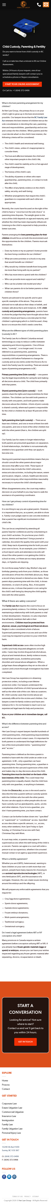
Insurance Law (9, 1116)
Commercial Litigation (13, 1112)
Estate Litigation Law (12, 1108)
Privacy (27, 1196)
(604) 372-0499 (12, 1156)
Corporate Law (9, 1104)
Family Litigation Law (12, 1129)
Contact (6, 1089)
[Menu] (4, 4)
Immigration (8, 1120)
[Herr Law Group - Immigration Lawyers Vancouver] (23, 4)
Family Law (7, 1124)
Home (5, 1081)
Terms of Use (17, 1196)
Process (6, 1085)
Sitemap (35, 1196)
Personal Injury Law (11, 1133)
